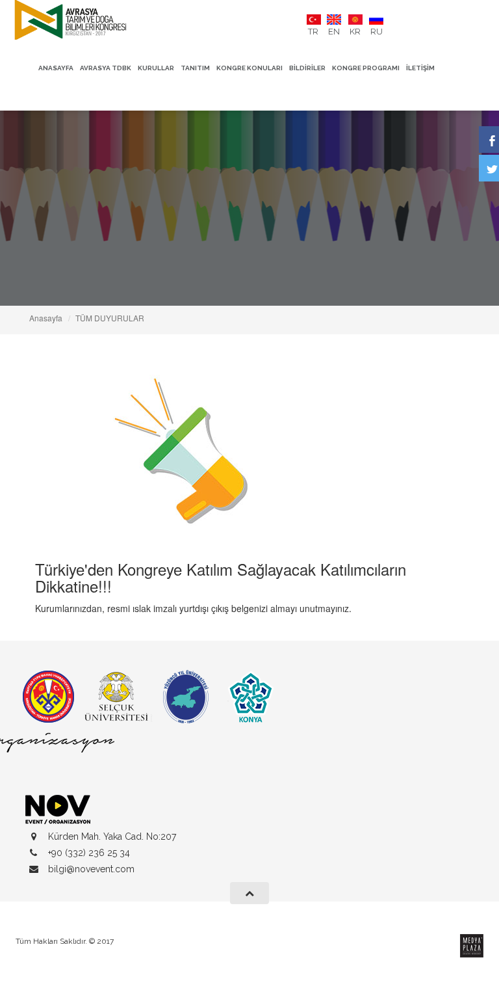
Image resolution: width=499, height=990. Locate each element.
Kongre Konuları (249, 68)
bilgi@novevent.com (91, 869)
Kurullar (156, 68)
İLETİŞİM (420, 68)
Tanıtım (195, 68)
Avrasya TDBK (105, 68)
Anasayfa (55, 68)
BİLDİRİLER (307, 68)
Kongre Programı (366, 68)
